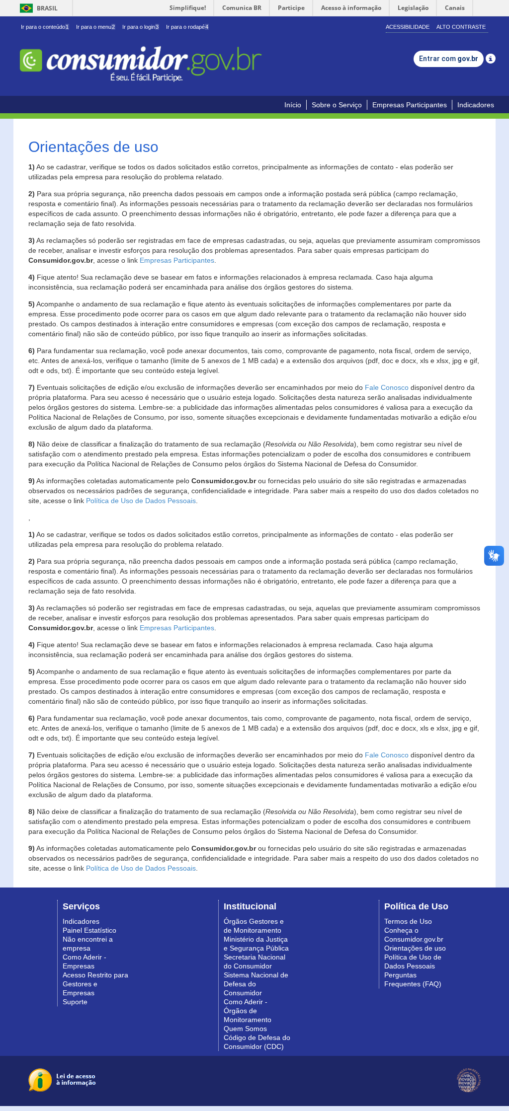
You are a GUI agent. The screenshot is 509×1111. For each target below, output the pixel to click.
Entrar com (448, 59)
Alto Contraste (461, 27)
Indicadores (475, 105)
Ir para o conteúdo (45, 27)
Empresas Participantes (409, 105)
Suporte (75, 1002)
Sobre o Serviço (337, 105)
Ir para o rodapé (187, 27)
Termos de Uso (408, 921)
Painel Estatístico (89, 930)
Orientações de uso (415, 948)
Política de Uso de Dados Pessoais (141, 501)
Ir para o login (140, 27)
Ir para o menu (95, 27)
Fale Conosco (387, 387)
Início (292, 105)
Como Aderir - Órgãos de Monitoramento (247, 1011)
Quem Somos (245, 1029)
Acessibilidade (407, 27)
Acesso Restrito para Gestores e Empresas (95, 984)
